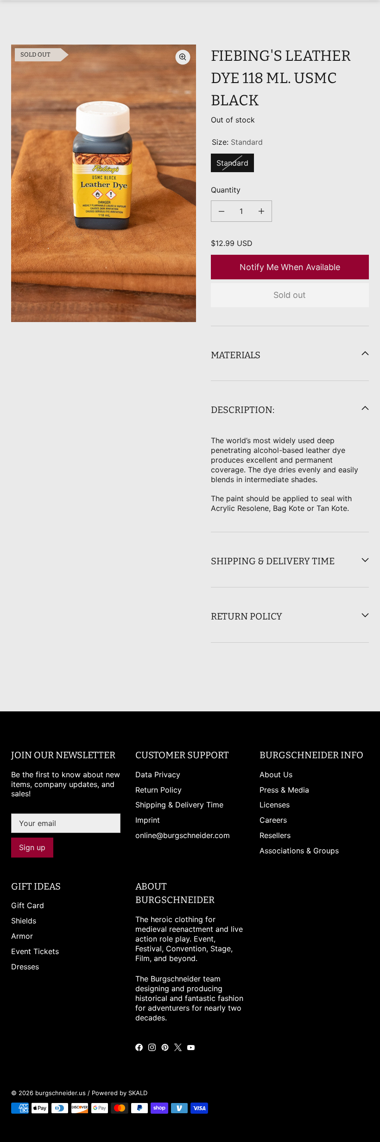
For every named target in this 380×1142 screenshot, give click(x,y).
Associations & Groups (299, 850)
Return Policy (158, 789)
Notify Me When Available (290, 267)
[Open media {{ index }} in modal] (103, 183)
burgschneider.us (60, 1093)
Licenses (275, 804)
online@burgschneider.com (182, 835)
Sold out (289, 295)
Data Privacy (157, 774)
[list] (103, 184)
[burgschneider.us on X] (177, 1047)
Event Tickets (35, 951)
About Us (276, 774)
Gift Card (27, 905)
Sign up (32, 847)
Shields (23, 920)
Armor (22, 936)
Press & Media (284, 789)
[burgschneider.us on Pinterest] (164, 1047)
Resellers (275, 835)
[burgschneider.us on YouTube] (190, 1047)
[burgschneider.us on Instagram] (152, 1047)
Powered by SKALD (119, 1093)
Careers (273, 820)
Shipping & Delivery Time (179, 804)
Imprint (147, 820)
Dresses (25, 966)
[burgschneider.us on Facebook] (139, 1047)
